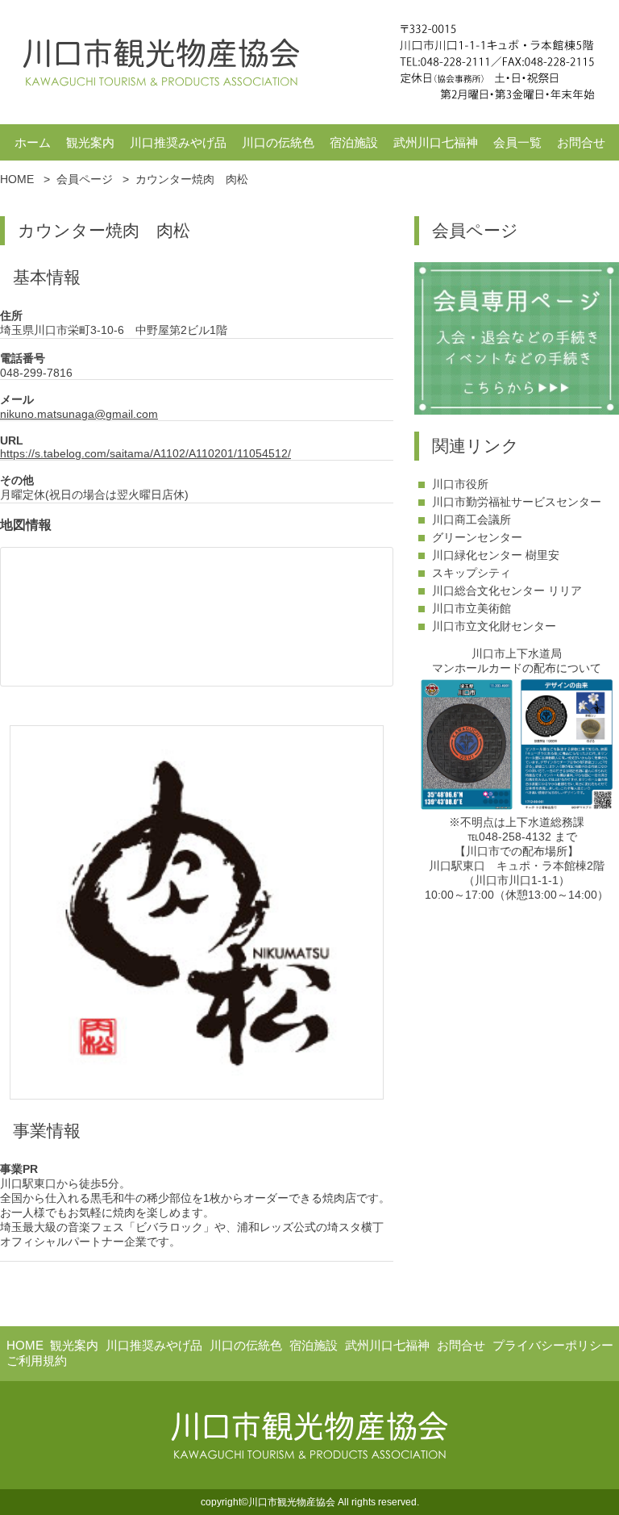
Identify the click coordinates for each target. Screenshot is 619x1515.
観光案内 (90, 142)
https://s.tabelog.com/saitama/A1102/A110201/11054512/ (145, 453)
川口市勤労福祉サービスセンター (516, 501)
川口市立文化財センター (494, 626)
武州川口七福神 (435, 142)
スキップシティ (471, 572)
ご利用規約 (36, 1360)
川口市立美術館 (471, 608)
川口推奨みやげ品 (178, 142)
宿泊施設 (354, 142)
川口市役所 (460, 484)
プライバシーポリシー (552, 1345)
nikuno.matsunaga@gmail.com (79, 413)
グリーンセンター (477, 537)
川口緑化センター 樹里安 (495, 555)
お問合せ (581, 142)
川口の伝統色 (278, 142)
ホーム (33, 142)
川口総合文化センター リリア (507, 590)
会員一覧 (517, 142)
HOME (25, 1345)
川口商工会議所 (471, 519)
